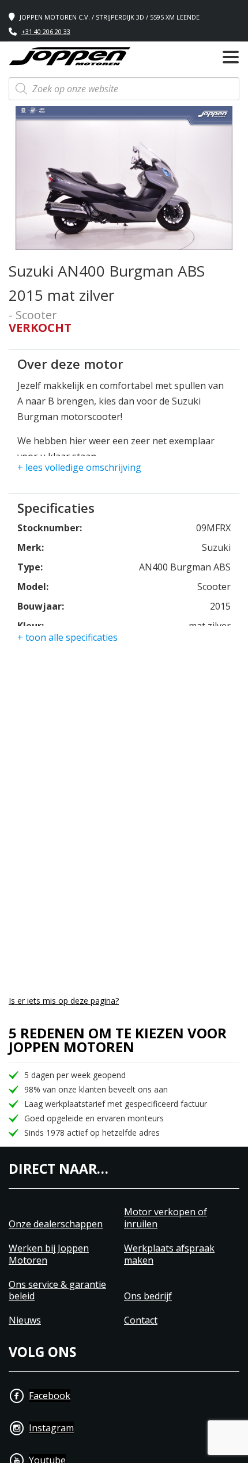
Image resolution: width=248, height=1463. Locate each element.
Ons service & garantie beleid (57, 1291)
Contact (140, 1320)
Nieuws (25, 1320)
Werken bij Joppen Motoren (49, 1254)
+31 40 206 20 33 (45, 31)
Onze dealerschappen (56, 1224)
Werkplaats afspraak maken (169, 1254)
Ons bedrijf (148, 1296)
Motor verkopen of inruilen (165, 1218)
